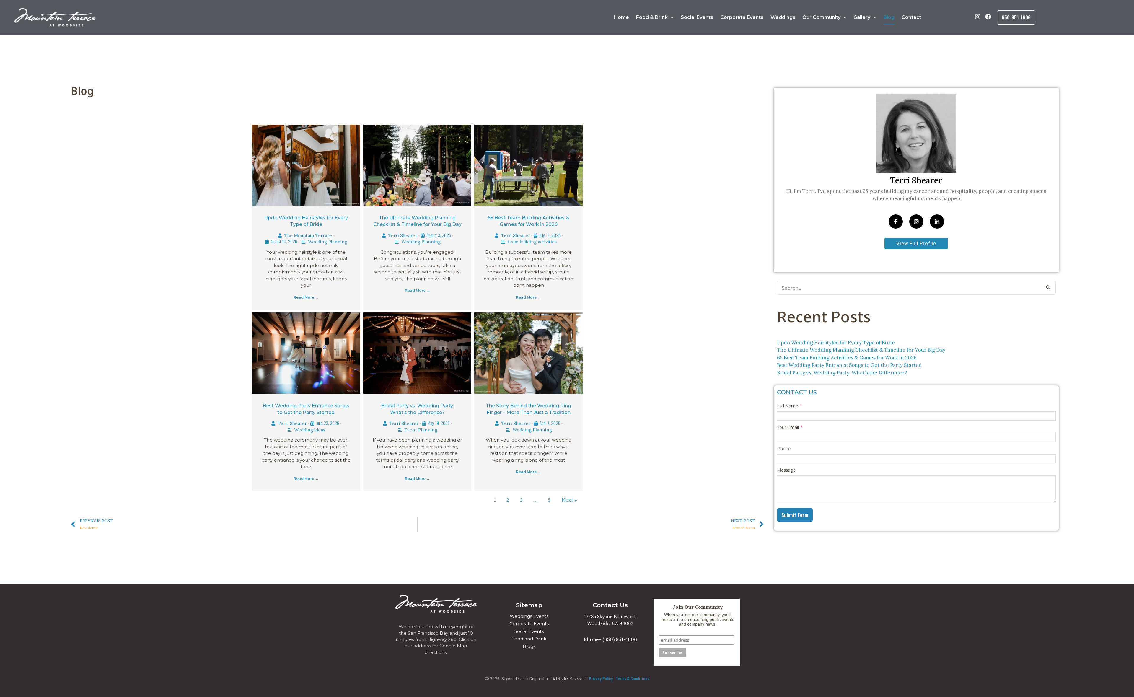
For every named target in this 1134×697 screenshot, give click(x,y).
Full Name (787, 406)
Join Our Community (698, 607)
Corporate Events (741, 17)
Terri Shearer (402, 235)
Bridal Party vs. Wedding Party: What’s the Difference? (842, 372)
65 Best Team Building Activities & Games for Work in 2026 (847, 357)
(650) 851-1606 (619, 639)
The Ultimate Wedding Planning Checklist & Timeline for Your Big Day (861, 350)
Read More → (306, 297)
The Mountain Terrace (308, 235)
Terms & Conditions (632, 678)
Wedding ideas (309, 430)
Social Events (697, 17)
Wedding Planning (327, 242)
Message (786, 470)
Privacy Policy (601, 678)
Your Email (788, 427)
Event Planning (420, 430)
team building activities (532, 242)
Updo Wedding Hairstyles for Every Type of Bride (836, 342)
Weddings (782, 17)
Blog (889, 17)
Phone (784, 449)
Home (621, 17)
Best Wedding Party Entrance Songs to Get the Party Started (849, 365)
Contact (911, 17)
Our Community (821, 17)
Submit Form (794, 515)
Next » (569, 500)
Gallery (861, 17)
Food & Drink (652, 17)
